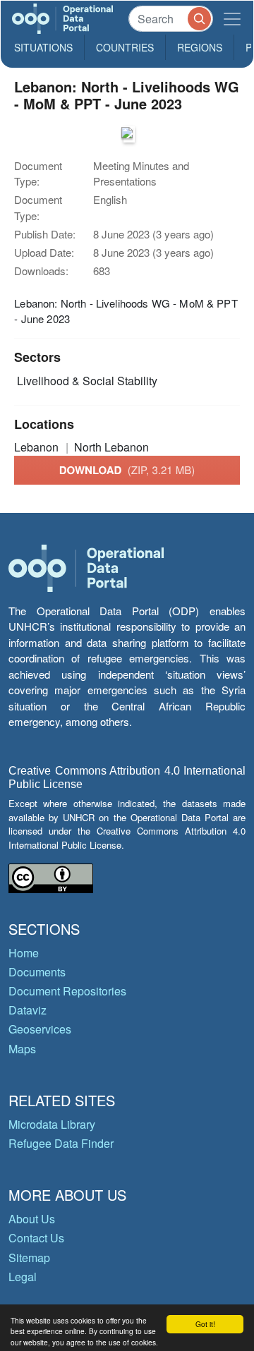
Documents (37, 972)
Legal (22, 1276)
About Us (31, 1219)
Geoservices (39, 1029)
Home (23, 953)
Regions (199, 47)
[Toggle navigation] (232, 19)
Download (127, 470)
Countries (125, 47)
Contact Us (36, 1238)
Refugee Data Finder (61, 1143)
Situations (43, 47)
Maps (22, 1049)
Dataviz (27, 1010)
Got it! (205, 1324)
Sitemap (29, 1257)
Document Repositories (67, 991)
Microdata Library (51, 1124)
